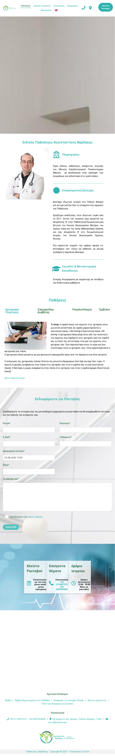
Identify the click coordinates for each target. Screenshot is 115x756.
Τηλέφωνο (66, 437)
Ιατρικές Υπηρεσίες (42, 6)
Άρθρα (8, 700)
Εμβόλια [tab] (104, 309)
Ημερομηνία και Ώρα (14, 451)
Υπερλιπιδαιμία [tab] (82, 309)
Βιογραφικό (72, 6)
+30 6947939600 (61, 588)
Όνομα (6, 423)
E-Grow (85, 751)
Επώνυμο (65, 423)
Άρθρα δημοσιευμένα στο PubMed (32, 700)
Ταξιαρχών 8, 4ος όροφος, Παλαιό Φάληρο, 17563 (76, 719)
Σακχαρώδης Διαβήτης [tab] (46, 311)
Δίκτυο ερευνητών (97, 700)
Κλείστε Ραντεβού (105, 7)
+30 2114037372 (61, 583)
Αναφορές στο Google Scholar (69, 700)
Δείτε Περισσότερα (14, 378)
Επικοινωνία (46, 10)
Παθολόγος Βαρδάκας (37, 751)
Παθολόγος (26, 6)
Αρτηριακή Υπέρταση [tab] (12, 311)
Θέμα (6, 465)
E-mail (6, 437)
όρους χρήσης (35, 517)
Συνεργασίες (59, 6)
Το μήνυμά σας (11, 479)
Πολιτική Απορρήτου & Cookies (57, 703)
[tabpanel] (57, 351)
